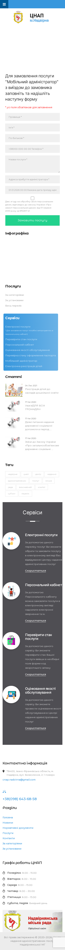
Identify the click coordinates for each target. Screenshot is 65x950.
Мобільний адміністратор (21, 360)
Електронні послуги (17, 326)
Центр (38, 474)
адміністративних (17, 480)
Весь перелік (13, 305)
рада (10, 487)
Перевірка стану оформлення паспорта (30, 355)
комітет (41, 487)
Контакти (9, 838)
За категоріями (14, 294)
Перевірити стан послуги (21, 339)
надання (51, 474)
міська (48, 480)
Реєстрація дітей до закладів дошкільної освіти (41, 389)
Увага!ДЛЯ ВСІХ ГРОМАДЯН (35, 406)
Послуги (8, 833)
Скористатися (35, 570)
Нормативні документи (18, 827)
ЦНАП (26, 474)
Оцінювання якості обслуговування (27, 350)
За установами (14, 300)
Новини (8, 822)
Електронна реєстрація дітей (23, 366)
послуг (35, 480)
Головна (8, 817)
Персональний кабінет (19, 344)
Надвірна (12, 474)
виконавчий (25, 487)
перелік (25, 493)
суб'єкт (11, 493)
